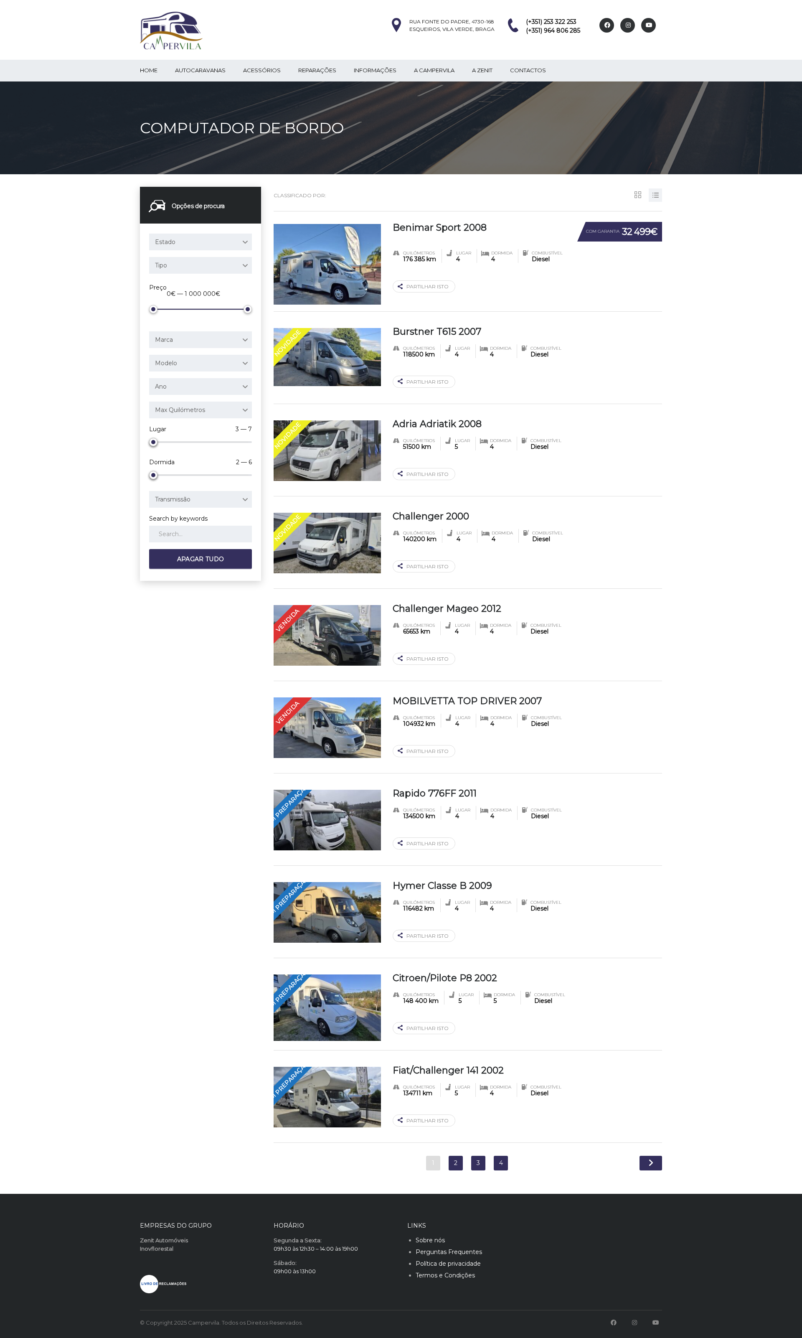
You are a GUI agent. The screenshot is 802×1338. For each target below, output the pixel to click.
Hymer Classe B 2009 (442, 885)
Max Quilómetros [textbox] (180, 410)
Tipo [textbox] (161, 265)
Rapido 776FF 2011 (435, 793)
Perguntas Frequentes (449, 1252)
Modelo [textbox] (166, 363)
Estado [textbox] (165, 242)
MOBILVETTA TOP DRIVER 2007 (467, 701)
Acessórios (262, 70)
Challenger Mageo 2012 (447, 608)
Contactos (528, 70)
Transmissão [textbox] (172, 499)
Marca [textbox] (164, 339)
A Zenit (482, 70)
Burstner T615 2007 (437, 331)
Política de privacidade (448, 1263)
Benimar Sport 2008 (440, 227)
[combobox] (200, 242)
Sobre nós (430, 1240)
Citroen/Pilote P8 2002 (445, 978)
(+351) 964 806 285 (553, 30)
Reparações (317, 70)
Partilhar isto (427, 286)
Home (148, 70)
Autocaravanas (200, 70)
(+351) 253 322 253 (551, 21)
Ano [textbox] (161, 386)
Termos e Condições (445, 1275)
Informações (375, 70)
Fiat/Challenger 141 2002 (448, 1070)
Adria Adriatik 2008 (437, 424)
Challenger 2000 (431, 516)
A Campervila (434, 70)
